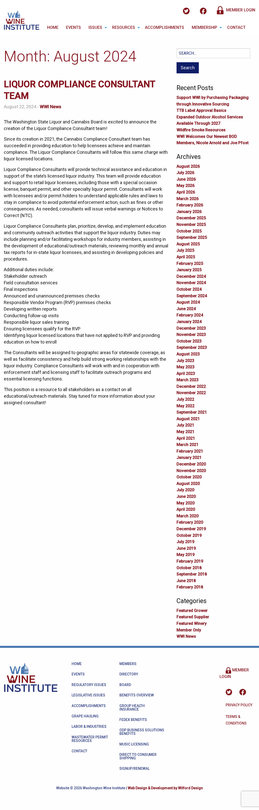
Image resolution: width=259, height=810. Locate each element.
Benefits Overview (136, 695)
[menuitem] (52, 27)
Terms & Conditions (236, 720)
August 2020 (188, 483)
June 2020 (186, 496)
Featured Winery (192, 623)
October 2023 (189, 341)
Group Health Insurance (132, 707)
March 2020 (188, 516)
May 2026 (186, 185)
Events (73, 27)
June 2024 (186, 308)
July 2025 (185, 250)
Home (52, 27)
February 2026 (190, 205)
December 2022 (191, 386)
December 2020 (191, 464)
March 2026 (188, 198)
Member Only (189, 630)
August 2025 (188, 244)
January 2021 (189, 457)
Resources (123, 27)
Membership (204, 27)
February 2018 (190, 587)
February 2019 (190, 561)
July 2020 (185, 489)
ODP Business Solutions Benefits (141, 732)
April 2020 (186, 509)
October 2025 (189, 231)
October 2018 (189, 567)
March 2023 (188, 379)
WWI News (50, 106)
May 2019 (186, 554)
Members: (128, 664)
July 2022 (185, 399)
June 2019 (186, 548)
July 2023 (185, 360)
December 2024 (191, 276)
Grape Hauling (85, 716)
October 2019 (189, 535)
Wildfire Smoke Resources (201, 129)
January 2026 (189, 211)
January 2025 (189, 269)
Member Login (240, 10)
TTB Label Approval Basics (201, 110)
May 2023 (186, 367)
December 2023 (191, 328)
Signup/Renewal (134, 768)
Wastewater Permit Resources (90, 739)
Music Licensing (134, 744)
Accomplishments (164, 27)
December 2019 (191, 528)
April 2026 (186, 192)
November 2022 (191, 392)
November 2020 (191, 470)
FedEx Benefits (133, 720)
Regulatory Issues (89, 685)
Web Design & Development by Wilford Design (165, 788)
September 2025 (192, 237)
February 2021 (190, 451)
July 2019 (185, 541)
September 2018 (192, 574)
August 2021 (188, 418)
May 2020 (186, 503)
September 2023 (192, 347)
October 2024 (189, 289)
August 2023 (188, 354)
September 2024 (192, 295)
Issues (95, 27)
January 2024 (189, 321)
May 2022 (186, 405)
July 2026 (185, 172)
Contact (236, 27)
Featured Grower (192, 610)
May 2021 (186, 431)
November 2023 (191, 334)
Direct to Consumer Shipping (138, 756)
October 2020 (189, 477)
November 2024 (191, 282)
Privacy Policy (239, 705)
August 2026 (188, 166)
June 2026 (186, 179)
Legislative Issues (88, 695)
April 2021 (186, 438)
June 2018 (186, 580)
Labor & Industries (89, 726)
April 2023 (186, 373)
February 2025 (190, 263)
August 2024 (188, 302)
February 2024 (190, 315)
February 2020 (190, 522)
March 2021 (188, 444)
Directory (128, 674)
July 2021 (185, 425)
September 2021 (192, 412)
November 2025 (191, 224)
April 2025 (186, 256)
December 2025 (191, 218)
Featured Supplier (193, 616)
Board (125, 685)
